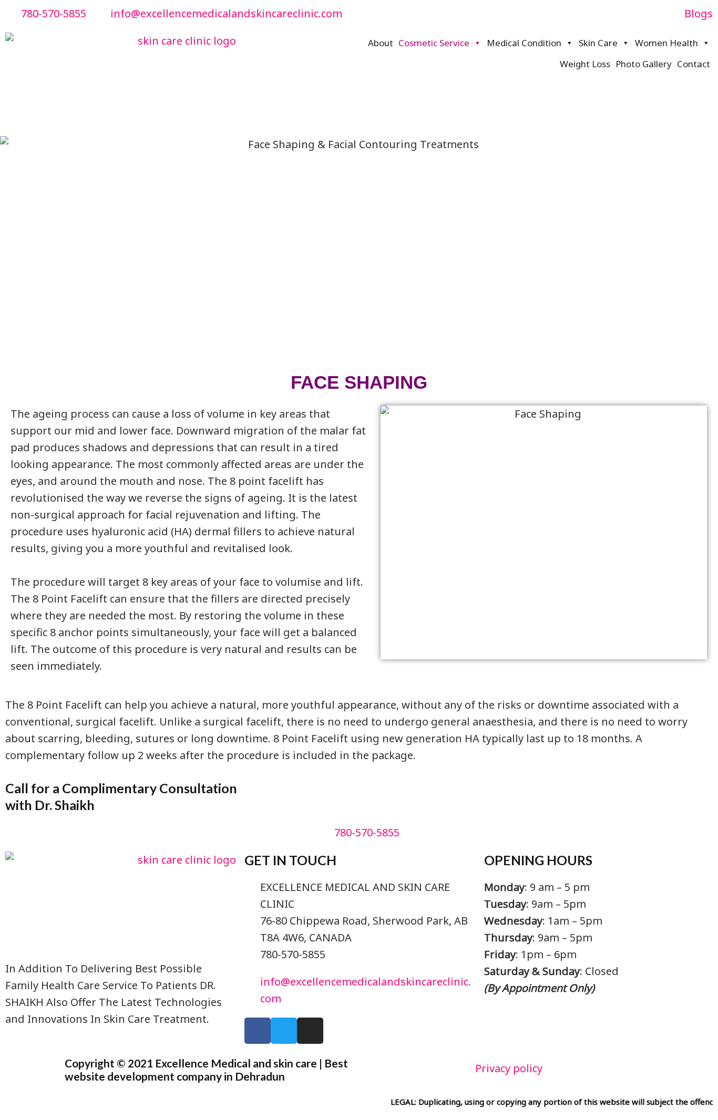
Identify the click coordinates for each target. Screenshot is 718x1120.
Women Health (666, 43)
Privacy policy (508, 1068)
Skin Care (598, 43)
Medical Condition (524, 43)
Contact (693, 64)
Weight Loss (585, 64)
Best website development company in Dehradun (206, 1069)
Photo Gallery (644, 64)
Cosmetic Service (433, 43)
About (380, 43)
